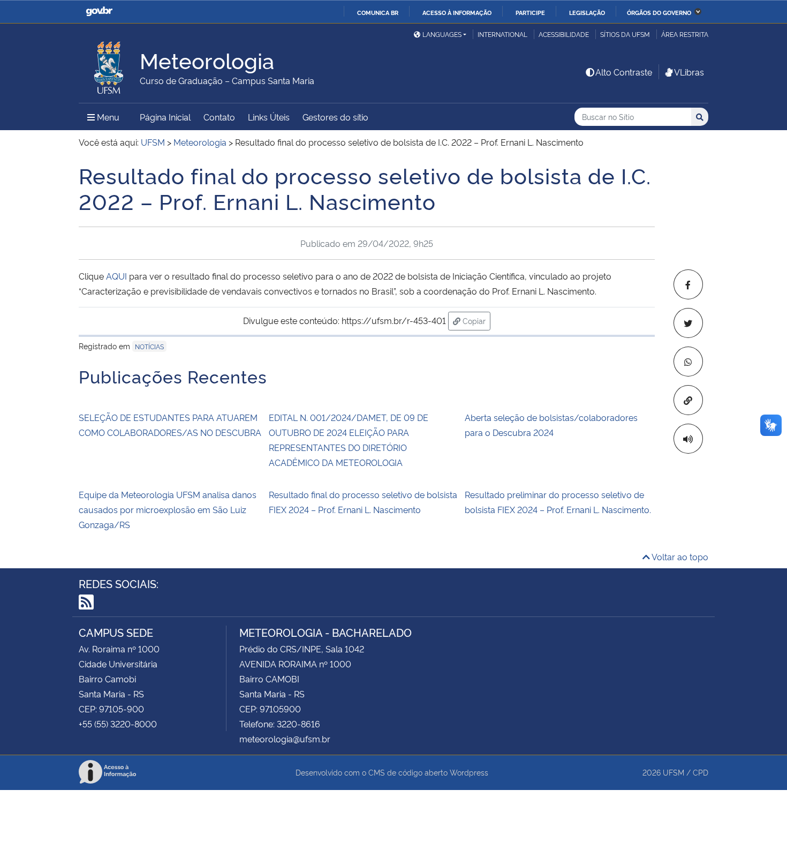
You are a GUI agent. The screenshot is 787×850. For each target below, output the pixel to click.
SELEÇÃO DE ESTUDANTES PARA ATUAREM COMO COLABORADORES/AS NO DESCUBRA (170, 424)
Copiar (475, 320)
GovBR (99, 11)
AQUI (116, 276)
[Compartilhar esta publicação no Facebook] (688, 284)
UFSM (673, 772)
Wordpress (469, 772)
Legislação (587, 12)
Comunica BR (377, 12)
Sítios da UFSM (625, 34)
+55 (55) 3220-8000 (118, 723)
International (502, 34)
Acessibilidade (564, 34)
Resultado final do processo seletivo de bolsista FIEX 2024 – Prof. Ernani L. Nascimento (363, 501)
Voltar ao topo (679, 556)
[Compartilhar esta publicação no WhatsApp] (688, 362)
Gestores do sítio (335, 117)
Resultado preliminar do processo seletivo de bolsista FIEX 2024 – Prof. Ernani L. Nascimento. (558, 501)
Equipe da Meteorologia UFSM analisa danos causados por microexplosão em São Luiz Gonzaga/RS (167, 509)
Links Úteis (269, 117)
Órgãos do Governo (659, 12)
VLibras (689, 72)
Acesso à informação (456, 12)
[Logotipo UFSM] (109, 65)
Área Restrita (684, 34)
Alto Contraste (623, 72)
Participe (530, 12)
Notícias (149, 346)
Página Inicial (165, 117)
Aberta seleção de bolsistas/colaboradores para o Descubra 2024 (551, 424)
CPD (700, 772)
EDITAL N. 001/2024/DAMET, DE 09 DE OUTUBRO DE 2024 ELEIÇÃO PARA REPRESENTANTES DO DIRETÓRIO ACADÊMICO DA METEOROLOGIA (348, 439)
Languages (441, 34)
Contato (219, 117)
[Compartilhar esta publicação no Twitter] (688, 323)
